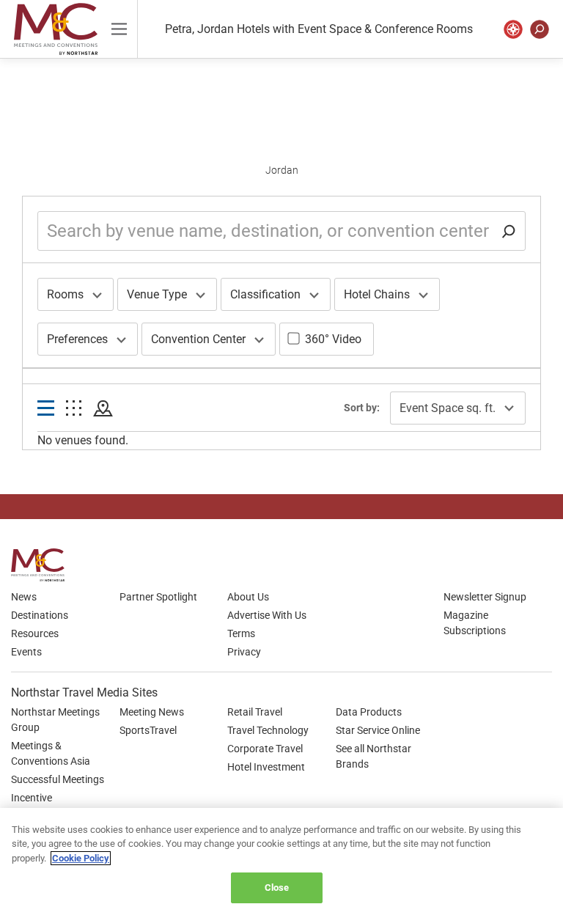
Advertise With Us (266, 615)
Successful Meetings (57, 779)
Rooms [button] (65, 294)
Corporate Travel (265, 748)
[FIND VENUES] (513, 29)
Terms (241, 633)
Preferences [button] (77, 339)
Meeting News (151, 712)
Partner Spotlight (158, 597)
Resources (35, 633)
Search (539, 29)
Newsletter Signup (485, 597)
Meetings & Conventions (55, 29)
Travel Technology (268, 730)
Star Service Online (378, 730)
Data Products (369, 712)
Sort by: (362, 408)
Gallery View (73, 409)
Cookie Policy (80, 858)
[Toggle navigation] (119, 29)
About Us (248, 597)
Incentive (31, 798)
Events (26, 652)
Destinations (39, 615)
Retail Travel (254, 712)
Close (277, 887)
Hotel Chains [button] (377, 294)
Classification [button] (265, 294)
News (24, 597)
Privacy (244, 652)
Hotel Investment (266, 767)
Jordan (281, 170)
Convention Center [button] (198, 339)
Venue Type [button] (157, 294)
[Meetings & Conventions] (42, 564)
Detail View (45, 409)
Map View (103, 409)
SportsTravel (148, 730)
